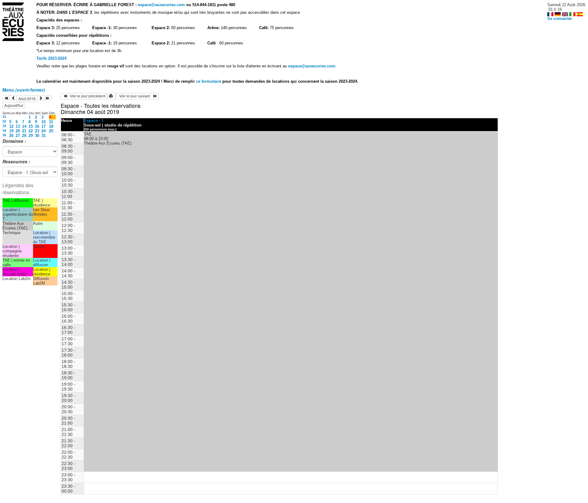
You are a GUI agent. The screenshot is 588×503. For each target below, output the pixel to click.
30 (37, 135)
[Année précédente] (6, 97)
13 (18, 126)
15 (30, 126)
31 (4, 117)
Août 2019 (27, 98)
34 (4, 130)
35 (4, 135)
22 (30, 131)
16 (37, 126)
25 (51, 131)
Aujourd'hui (13, 105)
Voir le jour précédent (86, 96)
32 (4, 121)
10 (43, 121)
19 (11, 131)
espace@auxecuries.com (161, 4)
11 (51, 121)
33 (4, 126)
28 (24, 135)
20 (18, 131)
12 (11, 126)
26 (11, 135)
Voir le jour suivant (135, 96)
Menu (23, 90)
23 (37, 131)
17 (43, 126)
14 (24, 126)
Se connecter (559, 18)
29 (30, 135)
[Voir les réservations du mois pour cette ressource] (13, 97)
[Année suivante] (47, 97)
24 (43, 131)
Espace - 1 (94, 120)
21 (24, 131)
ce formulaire (209, 81)
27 (18, 135)
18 (51, 126)
